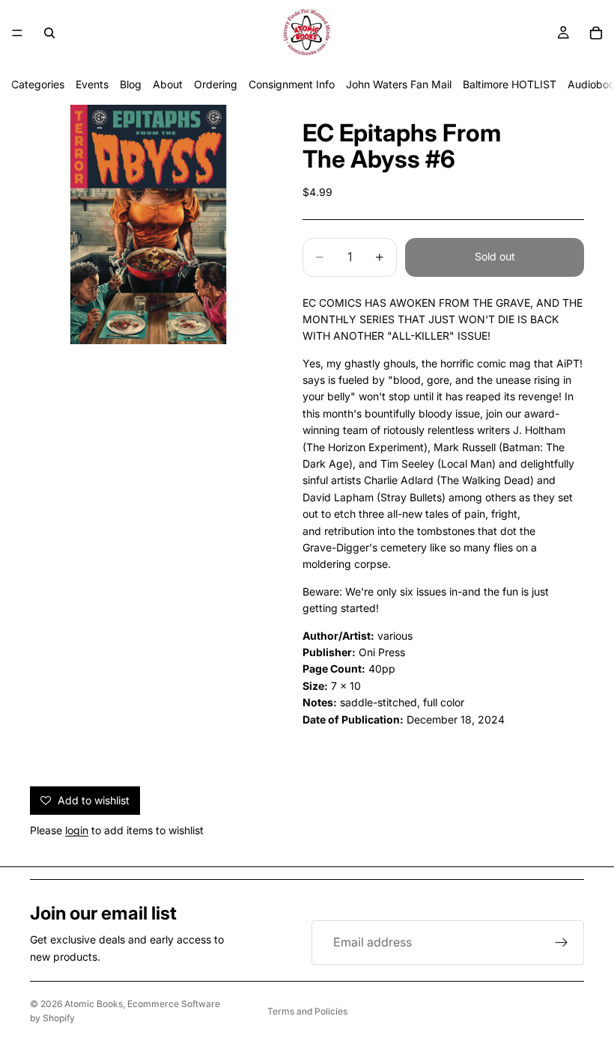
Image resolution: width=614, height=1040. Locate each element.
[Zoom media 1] (148, 224)
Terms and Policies (307, 1011)
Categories (37, 84)
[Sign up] (561, 942)
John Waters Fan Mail (399, 84)
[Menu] (17, 33)
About (168, 84)
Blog (131, 84)
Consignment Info (292, 84)
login (76, 830)
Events (92, 84)
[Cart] (596, 32)
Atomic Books (93, 1003)
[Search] (49, 32)
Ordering (215, 84)
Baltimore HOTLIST (509, 84)
